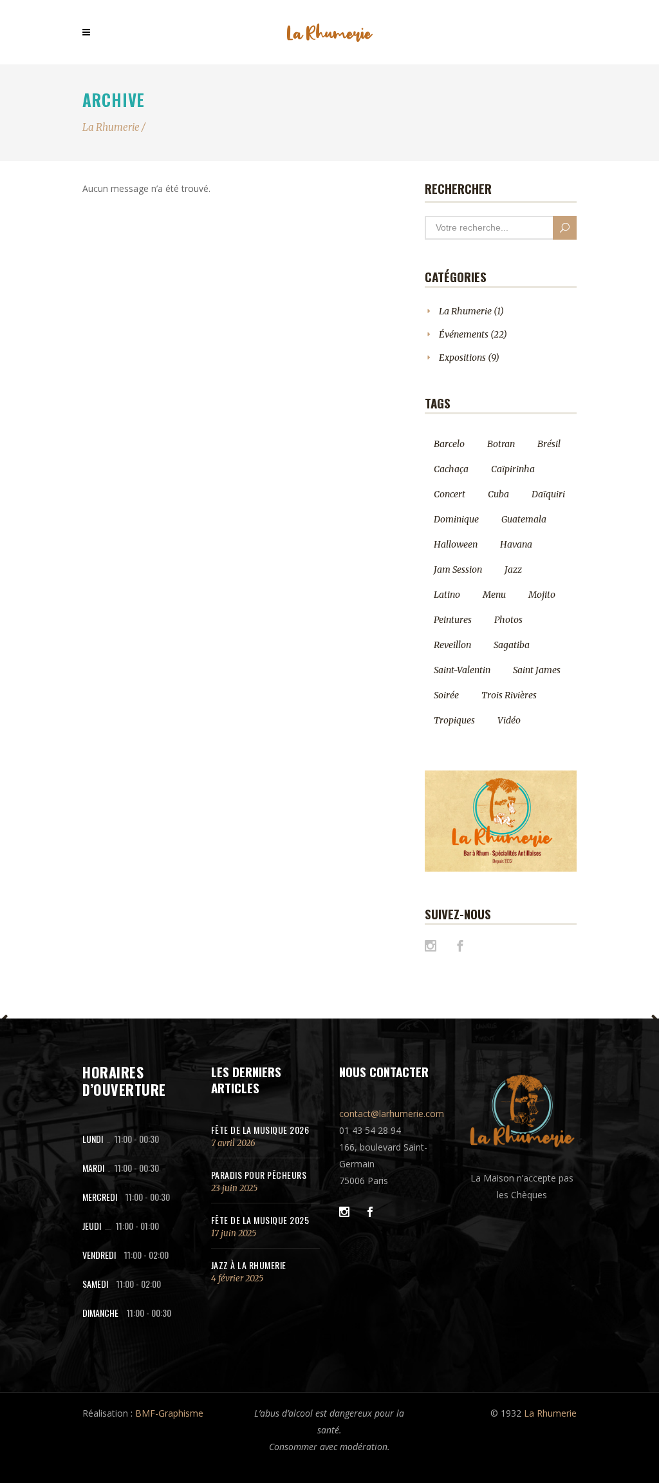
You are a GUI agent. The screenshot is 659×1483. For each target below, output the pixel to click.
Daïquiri (548, 494)
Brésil (549, 444)
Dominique (456, 519)
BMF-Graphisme (169, 1413)
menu (494, 594)
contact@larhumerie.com (391, 1113)
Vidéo (509, 720)
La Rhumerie (111, 127)
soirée (446, 695)
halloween (456, 544)
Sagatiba (512, 645)
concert (449, 494)
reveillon (452, 645)
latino (447, 594)
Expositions (462, 357)
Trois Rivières (509, 695)
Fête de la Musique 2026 (260, 1129)
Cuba (498, 494)
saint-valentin (462, 670)
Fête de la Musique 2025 (260, 1220)
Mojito (541, 594)
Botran (501, 444)
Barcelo (449, 444)
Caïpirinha (513, 469)
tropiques (454, 720)
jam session (458, 569)
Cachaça (451, 469)
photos (508, 620)
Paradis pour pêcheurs (259, 1175)
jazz (513, 569)
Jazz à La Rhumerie (248, 1265)
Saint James (537, 670)
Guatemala (523, 519)
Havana (516, 544)
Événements (463, 334)
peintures (453, 620)
